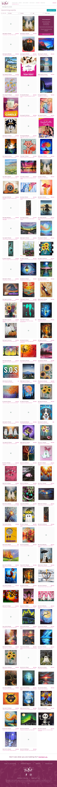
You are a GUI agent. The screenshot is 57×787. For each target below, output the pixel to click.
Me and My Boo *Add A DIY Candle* (26, 34)
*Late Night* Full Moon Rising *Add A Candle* (28, 484)
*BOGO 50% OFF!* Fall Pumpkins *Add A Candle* (27, 219)
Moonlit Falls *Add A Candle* (43, 75)
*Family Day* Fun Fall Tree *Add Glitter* (9, 607)
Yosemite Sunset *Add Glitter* (43, 55)
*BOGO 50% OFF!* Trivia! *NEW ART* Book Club (28, 55)
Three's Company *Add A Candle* (8, 586)
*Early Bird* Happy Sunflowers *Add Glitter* (45, 259)
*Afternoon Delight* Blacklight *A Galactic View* (27, 96)
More (37, 2)
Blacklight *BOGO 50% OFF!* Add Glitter (10, 627)
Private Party (26, 763)
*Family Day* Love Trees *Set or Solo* (9, 34)
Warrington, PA (15, 4)
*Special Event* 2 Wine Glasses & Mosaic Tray (11, 545)
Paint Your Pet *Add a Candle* (43, 423)
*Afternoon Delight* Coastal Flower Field (10, 177)
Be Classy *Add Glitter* (42, 300)
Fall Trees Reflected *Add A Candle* (26, 545)
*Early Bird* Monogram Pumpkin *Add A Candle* (10, 199)
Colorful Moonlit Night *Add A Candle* (44, 157)
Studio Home (15, 2)
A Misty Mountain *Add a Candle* (26, 382)
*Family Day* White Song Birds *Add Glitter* (46, 116)
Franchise (43, 2)
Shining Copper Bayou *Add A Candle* (9, 157)
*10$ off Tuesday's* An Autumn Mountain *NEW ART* (28, 301)
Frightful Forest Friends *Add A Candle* (45, 341)
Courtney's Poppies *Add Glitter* (44, 198)
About (38, 763)
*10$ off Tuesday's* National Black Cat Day (10, 709)
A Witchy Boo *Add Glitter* (42, 668)
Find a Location (10, 763)
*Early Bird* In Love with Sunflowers (44, 402)
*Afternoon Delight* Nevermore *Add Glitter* (11, 259)
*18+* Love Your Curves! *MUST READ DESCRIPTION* (26, 321)
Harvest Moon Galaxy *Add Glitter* (26, 402)
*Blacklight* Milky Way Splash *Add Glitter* (45, 648)
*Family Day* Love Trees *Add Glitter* (9, 423)
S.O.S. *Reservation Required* (8, 382)
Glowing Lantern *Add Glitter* (25, 280)
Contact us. (43, 757)
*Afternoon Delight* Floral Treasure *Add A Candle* (10, 321)
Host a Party (25, 2)
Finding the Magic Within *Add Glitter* (9, 300)
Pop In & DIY (32, 2)
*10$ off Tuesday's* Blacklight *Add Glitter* (10, 239)
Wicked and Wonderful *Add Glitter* (44, 709)
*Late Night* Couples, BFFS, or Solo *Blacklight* (9, 219)
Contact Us (35, 778)
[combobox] (13, 13)
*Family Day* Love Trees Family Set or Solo (28, 668)
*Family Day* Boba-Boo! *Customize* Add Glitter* (45, 464)
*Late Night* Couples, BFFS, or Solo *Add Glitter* (45, 546)
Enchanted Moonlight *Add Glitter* (44, 239)
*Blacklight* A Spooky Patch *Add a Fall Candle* (10, 464)
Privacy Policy (22, 778)
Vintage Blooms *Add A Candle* (43, 443)
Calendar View (51, 10)
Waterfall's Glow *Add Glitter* (43, 96)
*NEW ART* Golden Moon (24, 443)
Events (20, 2)
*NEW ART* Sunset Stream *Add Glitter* (27, 239)
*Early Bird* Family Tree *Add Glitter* (26, 464)
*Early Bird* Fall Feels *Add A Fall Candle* (45, 525)
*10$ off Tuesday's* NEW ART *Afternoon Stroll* (11, 75)
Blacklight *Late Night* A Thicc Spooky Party (28, 750)
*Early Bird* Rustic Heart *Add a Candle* (45, 586)
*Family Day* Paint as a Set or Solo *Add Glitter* (27, 199)
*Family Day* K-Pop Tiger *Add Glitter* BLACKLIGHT (27, 342)
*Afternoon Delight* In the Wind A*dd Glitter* (10, 402)
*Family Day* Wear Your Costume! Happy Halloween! (45, 730)
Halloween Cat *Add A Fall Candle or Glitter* (28, 607)
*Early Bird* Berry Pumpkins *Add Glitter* (10, 341)
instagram (31, 775)
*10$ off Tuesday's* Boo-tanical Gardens (10, 443)
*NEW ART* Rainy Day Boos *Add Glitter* (45, 566)
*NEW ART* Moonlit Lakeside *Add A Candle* (28, 709)
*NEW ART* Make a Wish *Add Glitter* (26, 361)
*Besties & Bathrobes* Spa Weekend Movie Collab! (10, 96)
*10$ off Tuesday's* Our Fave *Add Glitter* (45, 361)
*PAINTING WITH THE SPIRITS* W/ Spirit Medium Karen (28, 260)
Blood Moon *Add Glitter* (7, 525)
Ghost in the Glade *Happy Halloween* (9, 750)
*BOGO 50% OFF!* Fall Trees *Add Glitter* (45, 484)
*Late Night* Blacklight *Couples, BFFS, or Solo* (27, 137)
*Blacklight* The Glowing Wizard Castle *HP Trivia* (28, 628)
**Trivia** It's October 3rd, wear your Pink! (10, 484)
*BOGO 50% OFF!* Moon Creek (43, 280)
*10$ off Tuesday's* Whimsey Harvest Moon (45, 627)
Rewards (54, 2)
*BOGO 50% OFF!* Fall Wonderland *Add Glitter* (10, 567)
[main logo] (5, 1)
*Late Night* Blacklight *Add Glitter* (9, 55)
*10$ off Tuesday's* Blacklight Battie (26, 566)
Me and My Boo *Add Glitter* (43, 177)
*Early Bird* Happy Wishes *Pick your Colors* (28, 116)
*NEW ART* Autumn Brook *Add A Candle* (10, 648)
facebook (26, 775)
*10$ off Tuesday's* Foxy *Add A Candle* (27, 157)
